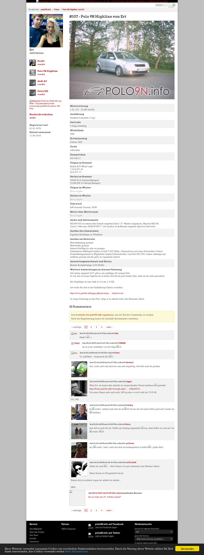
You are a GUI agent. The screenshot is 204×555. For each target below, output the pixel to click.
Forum (82, 5)
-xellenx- (130, 443)
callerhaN (131, 462)
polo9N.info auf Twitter (107, 532)
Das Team (33, 535)
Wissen (70, 5)
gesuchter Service (142, 535)
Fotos (47, 5)
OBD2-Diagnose (68, 528)
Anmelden (124, 5)
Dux (118, 353)
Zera (128, 424)
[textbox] (165, 5)
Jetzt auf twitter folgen (104, 536)
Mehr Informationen (76, 551)
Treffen (58, 5)
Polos (56, 9)
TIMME (122, 343)
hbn (116, 333)
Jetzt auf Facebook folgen (106, 527)
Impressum (34, 541)
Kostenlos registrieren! (102, 5)
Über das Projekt (36, 532)
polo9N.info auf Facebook (109, 524)
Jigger (129, 381)
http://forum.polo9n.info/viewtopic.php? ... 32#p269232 (115, 388)
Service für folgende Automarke (147, 528)
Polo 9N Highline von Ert (73, 9)
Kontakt (32, 538)
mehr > (109, 327)
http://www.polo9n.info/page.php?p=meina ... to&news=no (96, 293)
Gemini (129, 362)
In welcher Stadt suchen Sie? (146, 542)
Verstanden (187, 549)
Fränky (129, 405)
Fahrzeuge (34, 5)
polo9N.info (46, 9)
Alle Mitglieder (35, 528)
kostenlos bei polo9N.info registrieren (95, 314)
